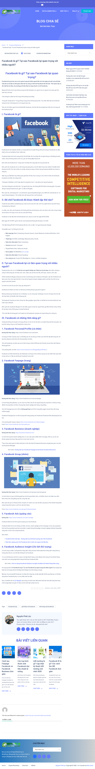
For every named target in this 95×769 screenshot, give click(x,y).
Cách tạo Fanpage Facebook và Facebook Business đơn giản (7, 667)
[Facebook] (35, 756)
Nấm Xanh (90, 765)
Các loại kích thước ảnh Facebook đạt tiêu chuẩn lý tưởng (23, 666)
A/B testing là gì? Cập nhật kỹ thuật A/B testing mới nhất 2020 (39, 666)
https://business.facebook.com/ (24, 432)
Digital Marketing (48, 11)
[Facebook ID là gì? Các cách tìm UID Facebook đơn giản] (55, 652)
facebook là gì (12, 606)
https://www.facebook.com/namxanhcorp (17, 424)
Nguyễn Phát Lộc (12, 53)
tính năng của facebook (47, 606)
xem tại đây (25, 252)
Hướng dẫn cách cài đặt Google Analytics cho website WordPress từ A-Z (78, 78)
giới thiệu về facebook (28, 606)
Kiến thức (63, 11)
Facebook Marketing (43, 53)
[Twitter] (44, 756)
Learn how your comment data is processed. (38, 715)
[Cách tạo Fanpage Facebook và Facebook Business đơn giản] (8, 652)
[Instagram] (39, 756)
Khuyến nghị (87, 11)
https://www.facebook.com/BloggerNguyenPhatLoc (32, 349)
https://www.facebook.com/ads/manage (21, 517)
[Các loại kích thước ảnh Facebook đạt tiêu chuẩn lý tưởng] (24, 652)
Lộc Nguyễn (17, 580)
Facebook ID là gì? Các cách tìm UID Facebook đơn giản (55, 666)
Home (37, 11)
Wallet (74, 11)
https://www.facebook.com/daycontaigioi (32, 422)
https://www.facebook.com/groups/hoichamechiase (20, 509)
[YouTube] (49, 756)
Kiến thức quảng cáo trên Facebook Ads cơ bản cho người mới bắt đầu (27, 542)
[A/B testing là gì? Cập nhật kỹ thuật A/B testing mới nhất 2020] (39, 652)
